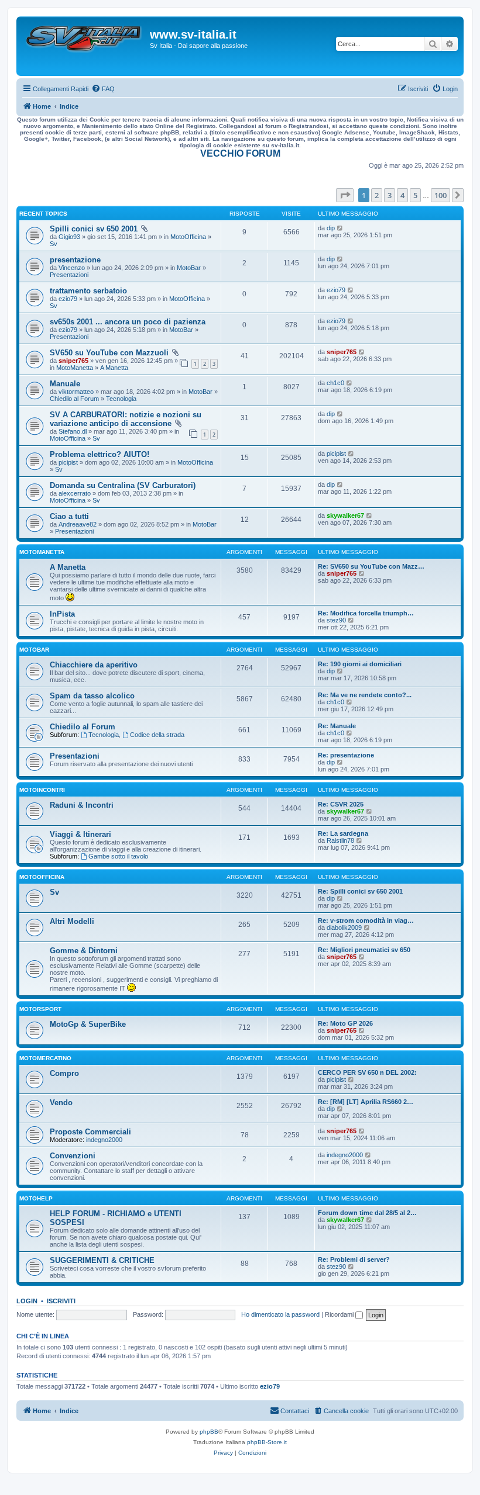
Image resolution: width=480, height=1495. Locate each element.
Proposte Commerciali (90, 1131)
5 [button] (415, 195)
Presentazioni (69, 274)
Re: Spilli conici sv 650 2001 (360, 891)
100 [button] (440, 195)
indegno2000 (104, 1139)
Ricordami (340, 1314)
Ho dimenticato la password (280, 1314)
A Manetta (114, 367)
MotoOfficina (188, 236)
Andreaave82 (78, 524)
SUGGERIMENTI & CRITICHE (102, 1260)
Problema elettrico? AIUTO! (99, 454)
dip (331, 227)
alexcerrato (75, 493)
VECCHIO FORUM (240, 153)
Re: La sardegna (343, 833)
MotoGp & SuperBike (88, 1024)
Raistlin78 (340, 840)
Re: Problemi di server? (354, 1259)
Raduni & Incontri (82, 805)
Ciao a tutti (69, 516)
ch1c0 (335, 382)
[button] (345, 195)
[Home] (84, 46)
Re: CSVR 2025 (341, 804)
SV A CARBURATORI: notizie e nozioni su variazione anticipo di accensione (125, 419)
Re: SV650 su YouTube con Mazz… (371, 566)
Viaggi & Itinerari (80, 834)
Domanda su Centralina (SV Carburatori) (123, 485)
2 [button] (377, 195)
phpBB (209, 1431)
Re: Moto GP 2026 (345, 1023)
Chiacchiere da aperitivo (94, 664)
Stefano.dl (73, 431)
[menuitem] (103, 89)
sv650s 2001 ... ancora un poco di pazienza (127, 321)
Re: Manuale (337, 725)
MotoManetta (74, 367)
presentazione (75, 259)
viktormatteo (76, 391)
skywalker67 (345, 515)
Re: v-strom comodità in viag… (366, 920)
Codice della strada (157, 734)
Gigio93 (69, 236)
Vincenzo (72, 267)
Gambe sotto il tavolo (118, 856)
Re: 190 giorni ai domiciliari (360, 663)
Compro (64, 1073)
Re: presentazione (346, 755)
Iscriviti (61, 1300)
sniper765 (73, 360)
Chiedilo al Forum (74, 398)
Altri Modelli (72, 921)
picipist (68, 462)
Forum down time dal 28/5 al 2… (367, 1212)
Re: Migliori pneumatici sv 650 (364, 949)
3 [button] (390, 195)
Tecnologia (121, 398)
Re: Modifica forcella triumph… (366, 613)
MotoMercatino (45, 1058)
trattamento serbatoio (88, 290)
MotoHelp (36, 1198)
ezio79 (68, 298)
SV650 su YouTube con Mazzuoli (109, 352)
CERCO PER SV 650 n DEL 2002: (367, 1072)
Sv (53, 243)
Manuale (65, 383)
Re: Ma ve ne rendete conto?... (365, 694)
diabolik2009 (344, 927)
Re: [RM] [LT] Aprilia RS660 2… (365, 1101)
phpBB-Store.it (267, 1442)
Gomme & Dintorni (84, 950)
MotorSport (40, 1009)
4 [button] (402, 195)
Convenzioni (72, 1155)
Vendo (61, 1102)
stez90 (336, 620)
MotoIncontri (42, 790)
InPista (62, 614)
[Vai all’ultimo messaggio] (340, 227)
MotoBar (189, 267)
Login (26, 1300)
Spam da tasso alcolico (92, 695)
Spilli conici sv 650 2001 (94, 228)
